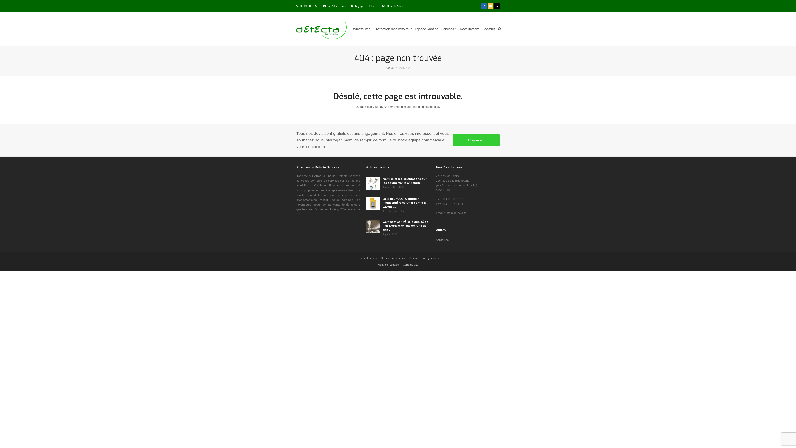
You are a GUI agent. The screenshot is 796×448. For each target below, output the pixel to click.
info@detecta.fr (337, 6)
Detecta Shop (395, 6)
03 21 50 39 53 (309, 6)
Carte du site (410, 264)
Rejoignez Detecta (366, 6)
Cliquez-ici (476, 140)
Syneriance (433, 258)
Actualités (442, 239)
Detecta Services (394, 258)
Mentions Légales (388, 264)
